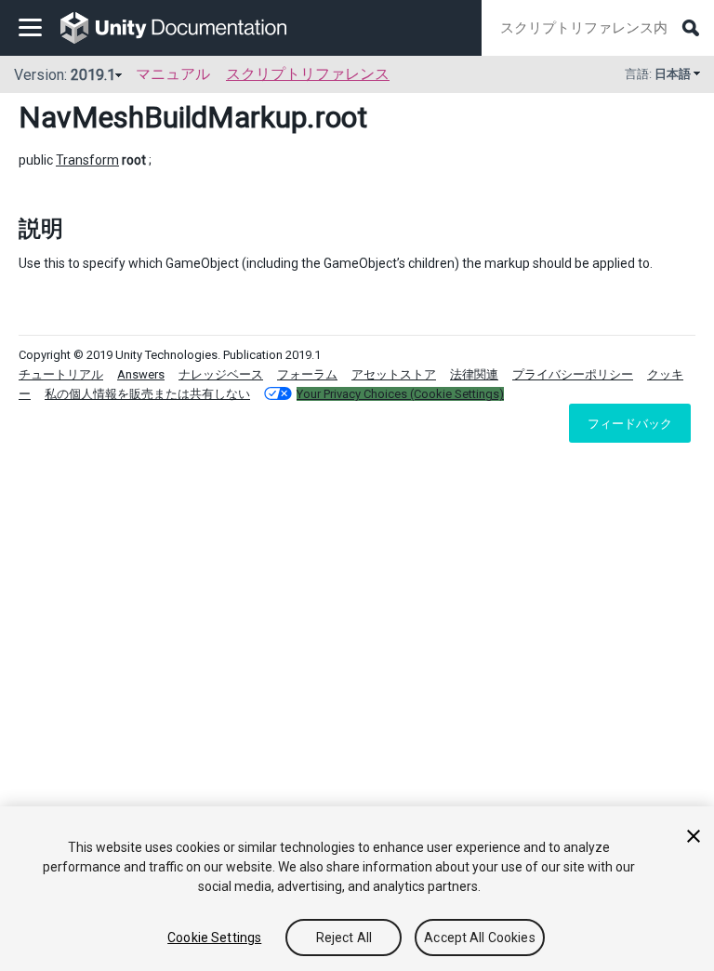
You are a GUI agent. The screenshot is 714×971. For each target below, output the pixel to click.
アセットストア (393, 374)
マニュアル (173, 74)
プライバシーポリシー (572, 374)
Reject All (344, 937)
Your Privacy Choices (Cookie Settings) (400, 394)
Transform (87, 160)
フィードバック (630, 423)
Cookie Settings (214, 937)
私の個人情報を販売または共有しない (147, 394)
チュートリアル (61, 374)
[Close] (693, 836)
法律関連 (474, 374)
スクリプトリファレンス (308, 74)
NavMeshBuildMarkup (163, 117)
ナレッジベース (220, 374)
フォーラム (307, 374)
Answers (141, 374)
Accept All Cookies (480, 937)
